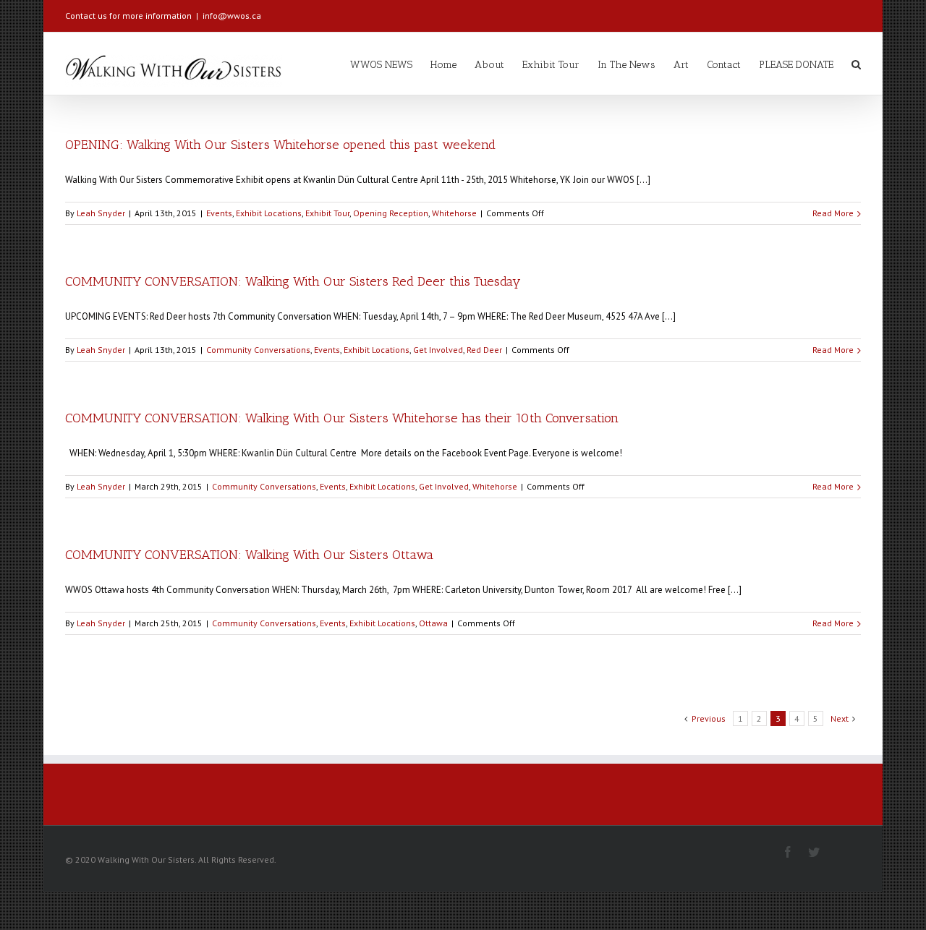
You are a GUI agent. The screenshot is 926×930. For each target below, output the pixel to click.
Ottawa (433, 623)
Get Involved (438, 349)
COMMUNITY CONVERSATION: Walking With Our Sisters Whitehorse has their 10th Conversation (342, 418)
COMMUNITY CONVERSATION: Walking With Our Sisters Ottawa (249, 555)
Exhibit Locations (269, 213)
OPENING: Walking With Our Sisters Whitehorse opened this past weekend (280, 145)
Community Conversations (258, 349)
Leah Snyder (101, 213)
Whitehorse (454, 213)
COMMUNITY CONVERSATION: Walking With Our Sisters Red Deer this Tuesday (293, 281)
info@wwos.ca (232, 15)
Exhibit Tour (327, 213)
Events (219, 213)
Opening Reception (390, 213)
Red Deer (484, 349)
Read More (833, 213)
